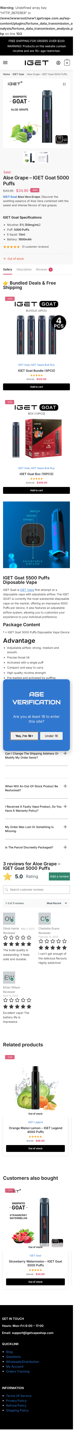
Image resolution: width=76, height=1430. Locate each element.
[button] (64, 84)
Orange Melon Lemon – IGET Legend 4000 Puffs (35, 1130)
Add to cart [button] (36, 386)
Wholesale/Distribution (22, 1362)
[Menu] (9, 63)
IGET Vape (27, 589)
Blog (9, 1352)
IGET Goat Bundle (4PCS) (36, 371)
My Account (15, 1366)
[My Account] (58, 63)
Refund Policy (16, 1405)
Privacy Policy (16, 1401)
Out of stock (35, 1148)
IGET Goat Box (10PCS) (37, 474)
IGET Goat (18, 74)
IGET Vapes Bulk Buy (43, 364)
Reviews (41, 269)
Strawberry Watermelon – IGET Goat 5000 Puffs (35, 1263)
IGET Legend (35, 1122)
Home (6, 74)
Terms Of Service (18, 1396)
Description (24, 269)
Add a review (59, 876)
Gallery (7, 269)
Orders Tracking (17, 1371)
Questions (13, 1357)
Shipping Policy (17, 1410)
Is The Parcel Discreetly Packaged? (29, 847)
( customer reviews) (35, 246)
